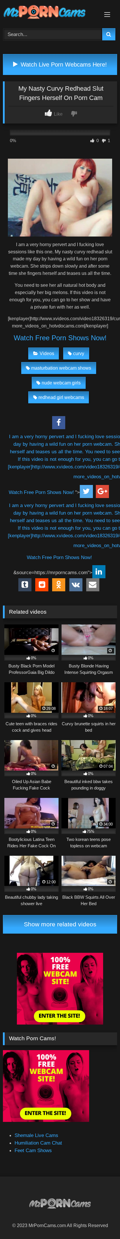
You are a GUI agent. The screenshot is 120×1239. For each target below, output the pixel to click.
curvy (78, 353)
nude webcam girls (61, 382)
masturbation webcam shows (61, 368)
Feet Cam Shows (33, 1150)
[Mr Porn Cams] (49, 13)
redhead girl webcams (61, 397)
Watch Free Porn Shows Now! (60, 338)
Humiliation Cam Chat (38, 1143)
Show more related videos (60, 924)
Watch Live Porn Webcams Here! (63, 64)
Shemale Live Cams (36, 1135)
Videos (47, 353)
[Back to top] (101, 1221)
